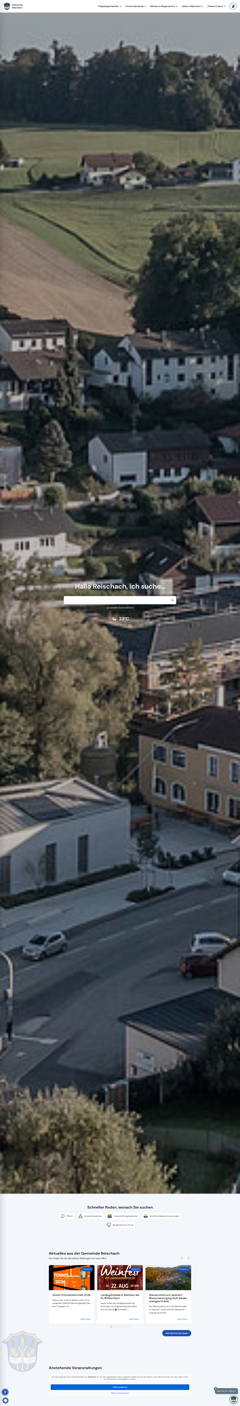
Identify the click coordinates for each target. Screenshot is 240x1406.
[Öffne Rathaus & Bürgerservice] (177, 6)
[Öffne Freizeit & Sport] (225, 6)
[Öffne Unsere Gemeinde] (145, 6)
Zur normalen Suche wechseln (120, 608)
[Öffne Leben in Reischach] (203, 6)
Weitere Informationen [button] (120, 1393)
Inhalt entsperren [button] (120, 1387)
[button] (181, 1258)
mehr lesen (85, 1319)
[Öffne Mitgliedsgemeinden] (120, 6)
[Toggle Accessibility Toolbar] (5, 1392)
